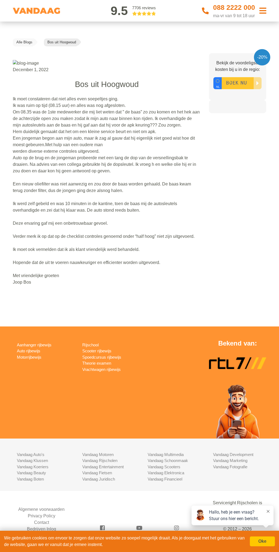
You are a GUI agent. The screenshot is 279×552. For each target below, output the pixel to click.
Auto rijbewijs (28, 351)
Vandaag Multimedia (166, 454)
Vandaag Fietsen (97, 472)
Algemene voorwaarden (41, 509)
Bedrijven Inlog (41, 529)
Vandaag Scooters (164, 466)
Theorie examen (96, 363)
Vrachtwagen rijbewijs (101, 369)
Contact (41, 522)
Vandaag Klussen (32, 460)
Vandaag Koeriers (32, 466)
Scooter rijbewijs (96, 351)
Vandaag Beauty (31, 472)
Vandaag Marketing (230, 460)
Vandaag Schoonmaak (168, 460)
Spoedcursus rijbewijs (101, 357)
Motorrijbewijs (29, 357)
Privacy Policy (41, 516)
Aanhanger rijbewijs (34, 345)
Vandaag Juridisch (98, 479)
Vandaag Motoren (98, 454)
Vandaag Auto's (30, 454)
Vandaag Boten (30, 479)
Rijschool (90, 345)
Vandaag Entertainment (103, 466)
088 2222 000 (234, 7)
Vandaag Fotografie (230, 466)
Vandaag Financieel (165, 479)
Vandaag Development (233, 454)
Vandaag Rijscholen (99, 460)
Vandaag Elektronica (166, 472)
